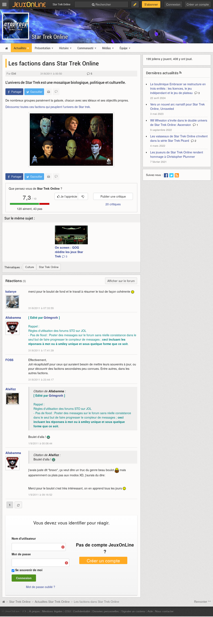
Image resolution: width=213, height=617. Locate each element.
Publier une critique (113, 196)
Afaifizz (10, 389)
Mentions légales (52, 611)
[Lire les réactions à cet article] (56, 91)
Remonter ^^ (202, 601)
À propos (34, 611)
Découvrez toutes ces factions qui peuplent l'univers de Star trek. (48, 107)
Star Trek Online (50, 36)
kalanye (10, 291)
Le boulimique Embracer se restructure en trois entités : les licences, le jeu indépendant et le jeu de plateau (178, 88)
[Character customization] (71, 139)
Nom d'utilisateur (24, 538)
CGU (68, 611)
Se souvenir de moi (28, 570)
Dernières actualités (162, 72)
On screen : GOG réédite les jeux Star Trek (69, 251)
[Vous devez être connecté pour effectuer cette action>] (83, 196)
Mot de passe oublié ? (40, 587)
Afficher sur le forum (121, 281)
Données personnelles (105, 611)
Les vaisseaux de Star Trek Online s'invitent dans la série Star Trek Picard (179, 138)
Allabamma (13, 317)
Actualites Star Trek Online (52, 601)
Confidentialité (81, 611)
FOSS (9, 360)
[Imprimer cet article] (48, 91)
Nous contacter (164, 611)
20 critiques (113, 204)
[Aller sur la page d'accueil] (3, 601)
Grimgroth (51, 317)
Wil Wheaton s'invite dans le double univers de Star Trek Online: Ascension (178, 122)
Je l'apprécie (68, 196)
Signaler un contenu (133, 611)
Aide (150, 611)
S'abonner (151, 4)
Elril (13, 73)
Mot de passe (21, 554)
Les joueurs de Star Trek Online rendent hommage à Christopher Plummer (176, 154)
